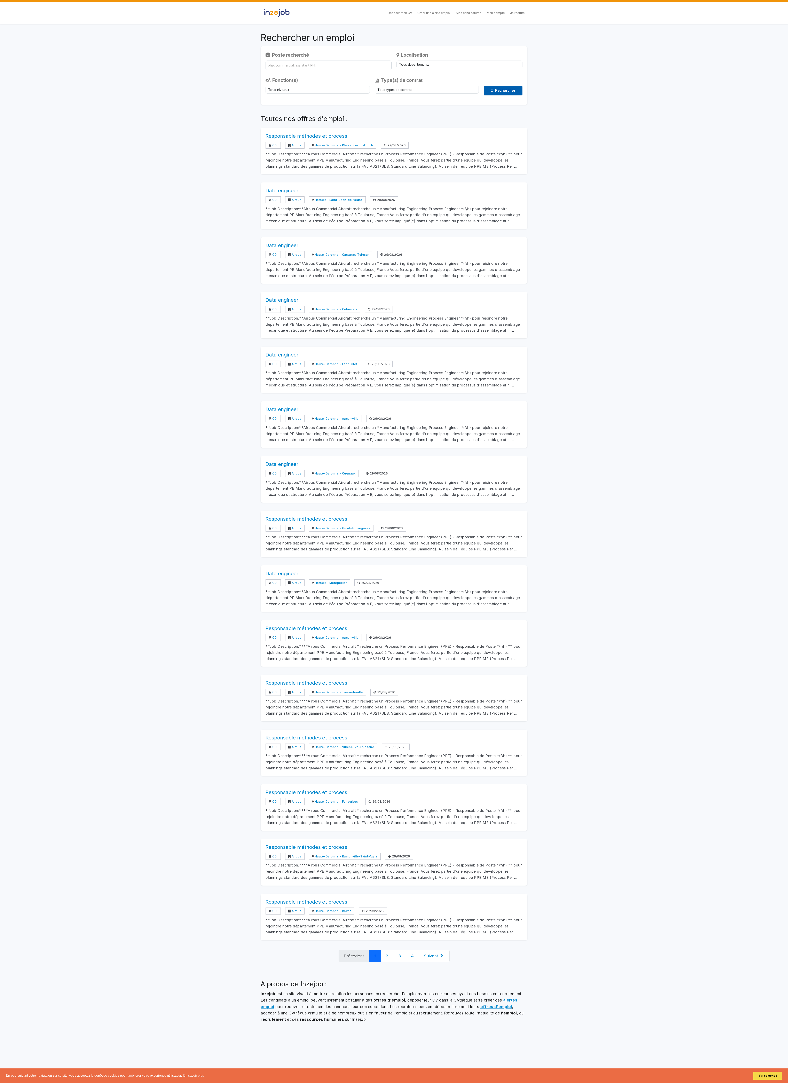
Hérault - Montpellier (330, 582)
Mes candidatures (468, 13)
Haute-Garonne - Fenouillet (335, 364)
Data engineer (282, 191)
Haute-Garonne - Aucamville (336, 418)
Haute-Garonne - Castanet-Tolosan (342, 254)
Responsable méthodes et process (306, 136)
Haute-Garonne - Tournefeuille (338, 692)
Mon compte (496, 13)
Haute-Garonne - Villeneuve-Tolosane (344, 747)
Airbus (296, 145)
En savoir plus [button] (193, 1075)
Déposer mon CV (400, 13)
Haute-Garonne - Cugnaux (334, 473)
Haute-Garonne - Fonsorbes (336, 801)
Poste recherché (290, 55)
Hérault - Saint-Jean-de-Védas (338, 200)
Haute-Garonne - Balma (332, 911)
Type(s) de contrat (401, 80)
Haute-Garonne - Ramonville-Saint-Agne (346, 856)
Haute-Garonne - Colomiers (335, 309)
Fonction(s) (284, 80)
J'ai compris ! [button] (767, 1075)
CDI (274, 145)
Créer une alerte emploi (433, 13)
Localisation (414, 55)
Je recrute (517, 13)
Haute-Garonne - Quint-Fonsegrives (342, 528)
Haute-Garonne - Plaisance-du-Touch (343, 145)
